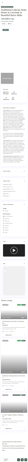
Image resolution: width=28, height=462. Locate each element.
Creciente (10, 21)
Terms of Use (7, 448)
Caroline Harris (8, 335)
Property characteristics (8, 204)
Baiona (4, 317)
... (16, 328)
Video (4, 241)
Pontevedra (5, 21)
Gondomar (5, 372)
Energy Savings (6, 171)
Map (4, 263)
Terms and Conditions (16, 448)
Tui (4, 411)
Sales (3, 6)
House (11, 6)
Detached (7, 6)
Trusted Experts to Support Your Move (11, 446)
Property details (6, 181)
